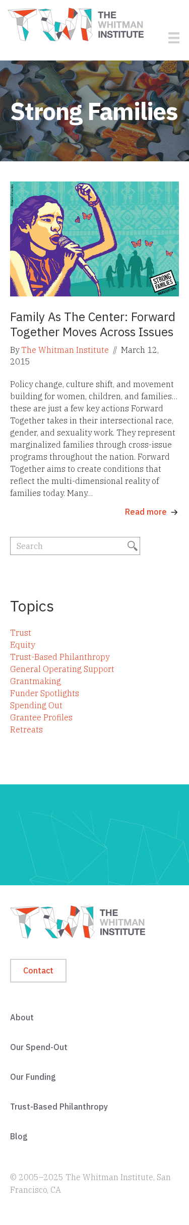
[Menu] (173, 37)
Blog (19, 1136)
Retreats (26, 729)
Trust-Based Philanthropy (59, 657)
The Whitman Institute (65, 350)
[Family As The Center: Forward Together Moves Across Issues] (94, 238)
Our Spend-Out (39, 1047)
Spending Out (36, 705)
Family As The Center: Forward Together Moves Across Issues (92, 324)
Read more (146, 512)
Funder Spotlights (44, 693)
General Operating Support (62, 669)
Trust (20, 633)
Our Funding (33, 1077)
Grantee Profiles (41, 717)
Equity (22, 645)
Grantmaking (35, 681)
